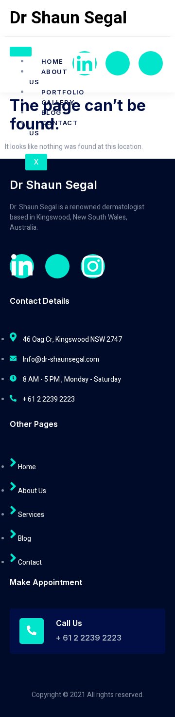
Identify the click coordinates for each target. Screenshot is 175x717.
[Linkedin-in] (22, 266)
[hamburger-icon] (21, 51)
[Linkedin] (84, 63)
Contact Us (53, 128)
